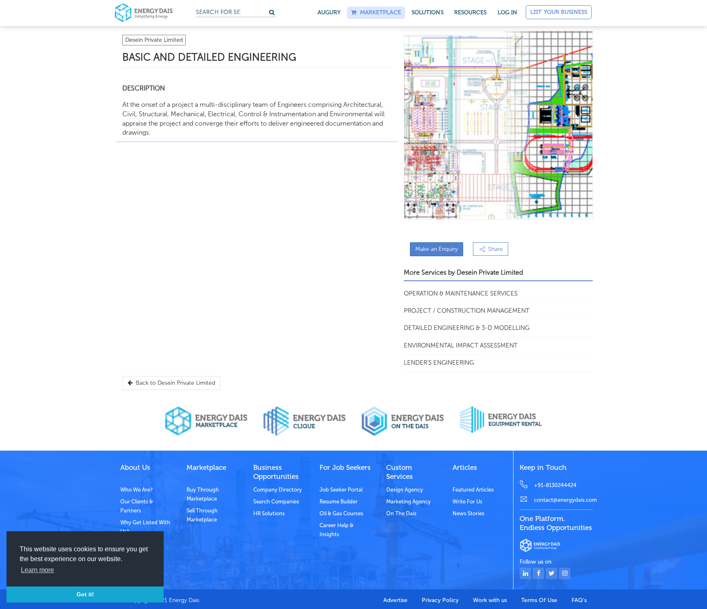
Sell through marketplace (202, 515)
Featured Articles (473, 490)
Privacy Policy (440, 600)
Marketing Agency (408, 501)
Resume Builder (339, 501)
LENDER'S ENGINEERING (439, 362)
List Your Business (558, 12)
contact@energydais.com (563, 500)
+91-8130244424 (555, 485)
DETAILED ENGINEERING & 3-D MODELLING (466, 328)
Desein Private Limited (154, 39)
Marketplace (378, 12)
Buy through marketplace (203, 494)
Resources (470, 12)
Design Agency (404, 490)
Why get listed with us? (145, 527)
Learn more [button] (37, 569)
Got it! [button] (85, 594)
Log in (508, 12)
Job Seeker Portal (341, 490)
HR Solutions (269, 513)
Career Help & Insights (337, 529)
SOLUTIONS (428, 12)
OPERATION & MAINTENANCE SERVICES (461, 293)
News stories (468, 513)
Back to (174, 382)
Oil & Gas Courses (341, 513)
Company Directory (277, 490)
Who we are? (136, 490)
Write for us (467, 501)
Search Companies (276, 501)
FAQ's (579, 600)
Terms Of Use (539, 600)
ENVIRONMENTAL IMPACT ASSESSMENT (461, 345)
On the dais (401, 513)
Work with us (490, 600)
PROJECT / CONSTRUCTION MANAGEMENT (466, 310)
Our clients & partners (136, 506)
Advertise (395, 600)
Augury (329, 12)
